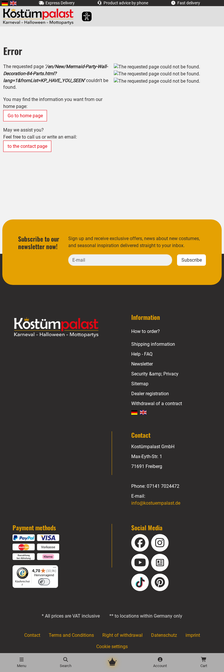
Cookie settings (112, 646)
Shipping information (153, 344)
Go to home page (25, 115)
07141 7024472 (163, 486)
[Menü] (54, 568)
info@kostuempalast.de (155, 503)
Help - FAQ (142, 354)
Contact (32, 635)
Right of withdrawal (122, 635)
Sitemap (139, 383)
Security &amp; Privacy (154, 374)
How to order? (145, 331)
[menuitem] (5, 3)
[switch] (44, 581)
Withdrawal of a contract (156, 403)
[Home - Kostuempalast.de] (64, 327)
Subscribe (191, 260)
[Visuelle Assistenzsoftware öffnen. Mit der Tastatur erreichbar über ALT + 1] (83, 16)
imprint (193, 635)
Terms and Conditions (71, 635)
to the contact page (27, 146)
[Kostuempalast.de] (40, 16)
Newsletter (142, 364)
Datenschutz (164, 635)
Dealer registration (150, 393)
